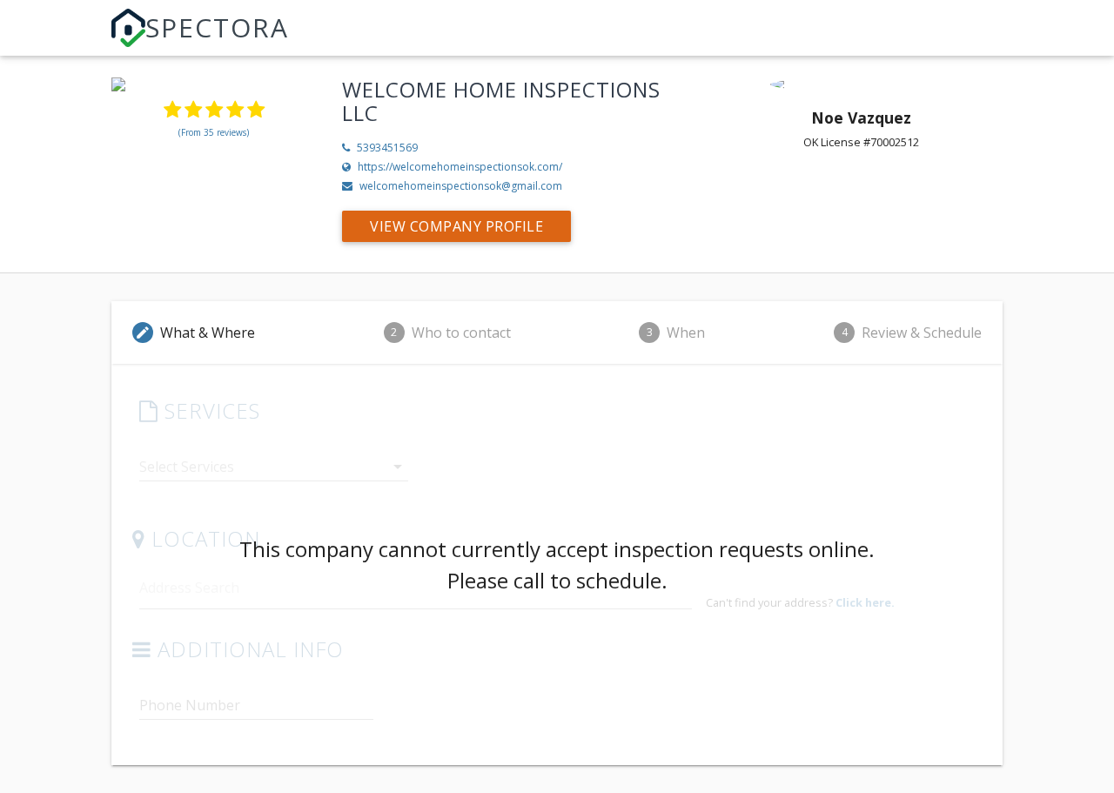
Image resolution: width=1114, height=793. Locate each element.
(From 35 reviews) (213, 132)
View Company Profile (456, 226)
